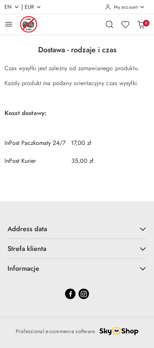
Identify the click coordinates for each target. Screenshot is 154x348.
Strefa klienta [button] (26, 249)
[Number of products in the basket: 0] (141, 24)
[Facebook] (70, 294)
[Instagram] (83, 294)
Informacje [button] (23, 268)
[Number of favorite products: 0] (125, 24)
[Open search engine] (109, 24)
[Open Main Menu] (8, 24)
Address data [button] (27, 229)
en (8, 6)
